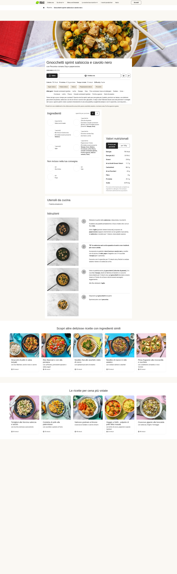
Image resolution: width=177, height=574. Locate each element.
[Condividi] (129, 76)
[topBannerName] (88, 15)
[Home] (44, 8)
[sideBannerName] (118, 120)
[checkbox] (47, 70)
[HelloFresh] (40, 2)
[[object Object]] (124, 76)
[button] (73, 113)
